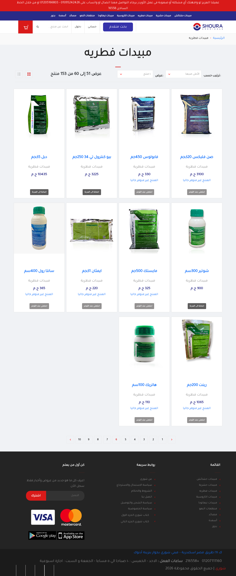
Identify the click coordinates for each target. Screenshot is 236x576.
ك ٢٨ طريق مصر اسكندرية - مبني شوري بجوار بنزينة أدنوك (178, 553)
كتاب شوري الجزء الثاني (135, 521)
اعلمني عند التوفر (197, 192)
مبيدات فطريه (145, 16)
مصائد (72, 16)
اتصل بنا (146, 497)
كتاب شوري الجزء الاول (135, 515)
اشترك (36, 495)
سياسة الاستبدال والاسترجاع (134, 485)
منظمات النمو (87, 16)
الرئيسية (219, 38)
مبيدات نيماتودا (106, 16)
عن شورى (146, 479)
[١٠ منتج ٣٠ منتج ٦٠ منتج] (135, 74)
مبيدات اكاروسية (126, 16)
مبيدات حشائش (183, 16)
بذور (53, 16)
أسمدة (62, 16)
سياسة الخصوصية (140, 508)
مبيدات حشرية (163, 16)
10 (79, 440)
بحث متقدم (118, 27)
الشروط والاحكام (141, 491)
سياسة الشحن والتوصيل (136, 503)
